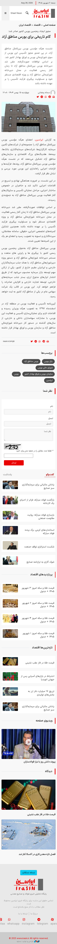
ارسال (14, 462)
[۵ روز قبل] (10, 633)
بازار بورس (48, 361)
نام (51, 406)
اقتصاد (37, 25)
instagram (28, 924)
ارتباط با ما (23, 913)
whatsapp (13, 924)
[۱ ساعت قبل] (28, 834)
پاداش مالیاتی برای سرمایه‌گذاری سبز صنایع (38, 486)
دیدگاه (48, 771)
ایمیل (50, 418)
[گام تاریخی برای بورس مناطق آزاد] (28, 117)
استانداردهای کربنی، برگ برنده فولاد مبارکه (39, 531)
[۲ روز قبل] (10, 500)
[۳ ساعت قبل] (10, 676)
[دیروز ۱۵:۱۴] (10, 485)
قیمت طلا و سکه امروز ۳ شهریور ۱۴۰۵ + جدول (38, 589)
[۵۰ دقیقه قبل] (10, 661)
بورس (16, 374)
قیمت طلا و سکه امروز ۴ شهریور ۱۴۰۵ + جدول (38, 619)
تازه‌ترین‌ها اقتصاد (42, 648)
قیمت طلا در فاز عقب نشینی (39, 663)
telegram (42, 924)
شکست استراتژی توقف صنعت (39, 547)
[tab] (49, 474)
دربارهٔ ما (34, 913)
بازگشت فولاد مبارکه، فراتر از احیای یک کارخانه (37, 501)
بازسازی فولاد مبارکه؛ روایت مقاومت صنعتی (40, 516)
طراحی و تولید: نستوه (25, 941)
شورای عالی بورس (45, 367)
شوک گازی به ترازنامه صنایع (40, 562)
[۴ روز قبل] (10, 560)
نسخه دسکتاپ (28, 872)
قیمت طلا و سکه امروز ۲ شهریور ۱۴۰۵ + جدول (38, 604)
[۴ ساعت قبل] (10, 691)
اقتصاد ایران (25, 25)
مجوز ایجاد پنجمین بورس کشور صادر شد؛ (29, 31)
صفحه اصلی (49, 25)
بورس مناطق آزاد (31, 361)
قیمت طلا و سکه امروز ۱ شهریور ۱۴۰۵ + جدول (38, 635)
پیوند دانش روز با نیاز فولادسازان (39, 762)
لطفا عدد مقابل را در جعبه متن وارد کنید (34, 450)
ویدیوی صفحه (44, 721)
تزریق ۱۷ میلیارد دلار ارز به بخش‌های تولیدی (41, 693)
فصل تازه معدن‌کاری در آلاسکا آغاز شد (37, 854)
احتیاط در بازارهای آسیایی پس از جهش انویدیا (37, 677)
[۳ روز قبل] (10, 515)
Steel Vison (16, 13)
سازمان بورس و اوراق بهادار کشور (38, 374)
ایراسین (43, 13)
